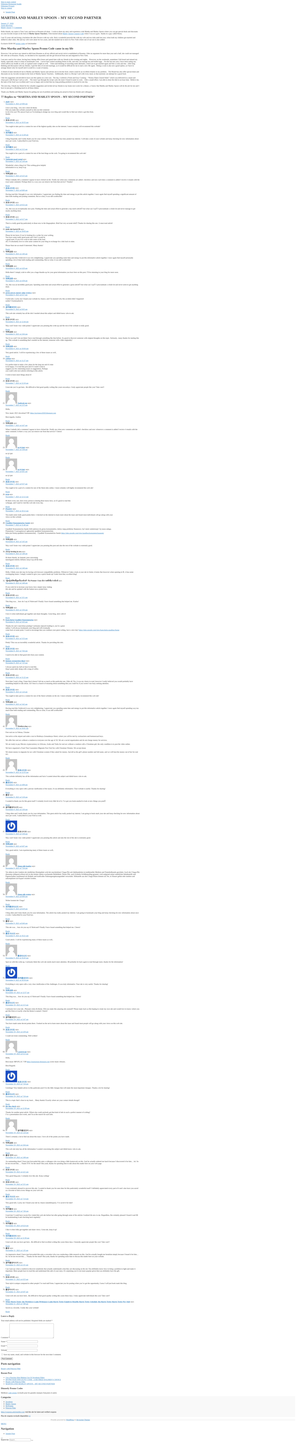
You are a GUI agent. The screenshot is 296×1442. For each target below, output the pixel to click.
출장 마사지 (10, 933)
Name (4, 1342)
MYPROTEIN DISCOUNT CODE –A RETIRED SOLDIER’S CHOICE (33, 1380)
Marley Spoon (6, 28)
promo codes (20, 44)
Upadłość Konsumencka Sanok (18, 523)
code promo (12, 1393)
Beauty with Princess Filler (11, 1369)
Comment (5, 1337)
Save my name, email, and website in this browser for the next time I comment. (32, 1355)
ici (30, 1416)
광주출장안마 (11, 307)
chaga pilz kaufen (24, 866)
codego (8, 359)
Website (4, 1350)
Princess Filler (11, 1408)
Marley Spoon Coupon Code (73, 34)
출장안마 (9, 782)
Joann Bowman (6, 26)
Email (4, 1346)
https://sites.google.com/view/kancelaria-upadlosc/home (99, 630)
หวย (7, 494)
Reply (8, 118)
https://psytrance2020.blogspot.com (43, 413)
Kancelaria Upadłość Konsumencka (20, 620)
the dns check (11, 1106)
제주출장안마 (23, 978)
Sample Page (10, 12)
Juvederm (9, 1402)
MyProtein (9, 1406)
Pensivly (9, 509)
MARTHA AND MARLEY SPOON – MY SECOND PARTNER (30, 1384)
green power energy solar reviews (19, 293)
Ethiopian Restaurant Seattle (11, 5)
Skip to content (6, 8)
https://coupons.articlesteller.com (13, 1412)
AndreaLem (22, 403)
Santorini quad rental (14, 159)
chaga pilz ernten (24, 894)
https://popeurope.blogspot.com (38, 1062)
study (8, 102)
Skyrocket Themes (83, 1420)
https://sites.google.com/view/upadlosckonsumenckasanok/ (82, 533)
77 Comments (17, 28)
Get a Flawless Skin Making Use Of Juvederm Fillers (25, 1378)
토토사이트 (10, 188)
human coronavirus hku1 (15, 661)
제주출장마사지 (12, 907)
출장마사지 (22, 956)
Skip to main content (8, 2)
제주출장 (9, 133)
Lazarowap (22, 1052)
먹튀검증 (9, 278)
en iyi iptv (21, 447)
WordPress (70, 1420)
